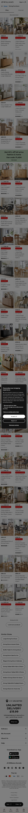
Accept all (14, 416)
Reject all (14, 420)
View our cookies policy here (11, 411)
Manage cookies (14, 425)
